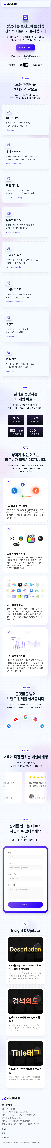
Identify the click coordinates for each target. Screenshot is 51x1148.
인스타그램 (5, 1137)
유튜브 (4, 1133)
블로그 (4, 1129)
